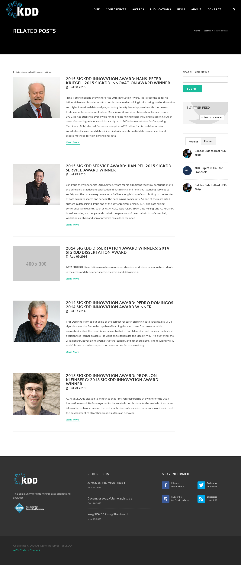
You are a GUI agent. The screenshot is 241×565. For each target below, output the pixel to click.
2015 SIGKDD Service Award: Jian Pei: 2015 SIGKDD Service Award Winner (118, 168)
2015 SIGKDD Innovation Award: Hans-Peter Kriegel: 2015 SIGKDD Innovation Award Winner (118, 80)
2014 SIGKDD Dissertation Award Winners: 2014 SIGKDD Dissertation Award (117, 250)
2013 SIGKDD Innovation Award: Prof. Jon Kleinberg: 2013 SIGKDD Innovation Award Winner (112, 379)
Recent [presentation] (208, 141)
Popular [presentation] (193, 141)
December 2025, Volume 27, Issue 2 (110, 498)
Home (197, 30)
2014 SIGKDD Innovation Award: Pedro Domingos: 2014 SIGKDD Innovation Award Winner (120, 304)
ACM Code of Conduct (26, 550)
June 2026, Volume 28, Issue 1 (106, 482)
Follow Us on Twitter (211, 117)
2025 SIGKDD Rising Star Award (107, 514)
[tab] (193, 141)
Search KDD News (196, 72)
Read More (72, 142)
